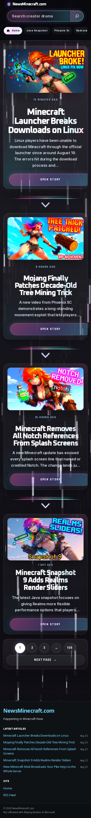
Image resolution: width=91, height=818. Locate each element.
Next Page (45, 660)
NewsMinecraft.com (29, 4)
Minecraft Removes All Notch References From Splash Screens (45, 436)
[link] (45, 129)
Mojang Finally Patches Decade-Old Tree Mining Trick (46, 285)
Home (7, 788)
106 (70, 647)
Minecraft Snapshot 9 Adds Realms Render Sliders (45, 580)
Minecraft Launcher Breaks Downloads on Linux (45, 121)
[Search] (76, 16)
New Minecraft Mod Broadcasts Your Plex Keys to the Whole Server (39, 769)
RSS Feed (9, 795)
